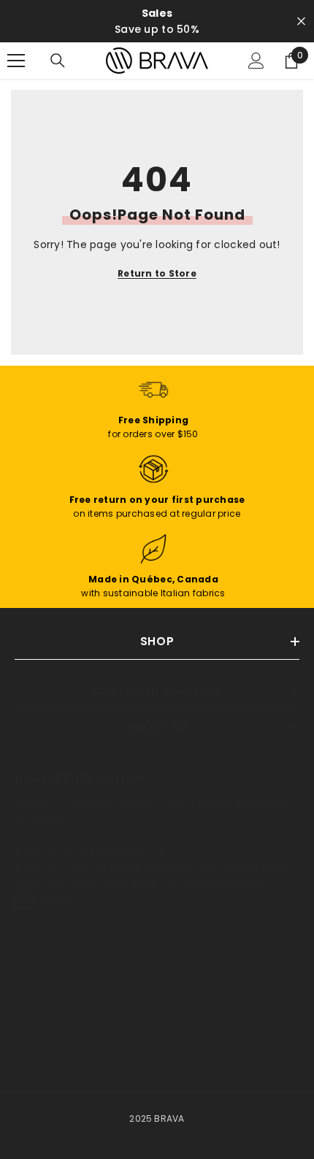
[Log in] (256, 61)
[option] (157, 21)
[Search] (57, 60)
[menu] (16, 60)
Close (301, 21)
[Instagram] (67, 1003)
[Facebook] (28, 1003)
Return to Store (157, 273)
